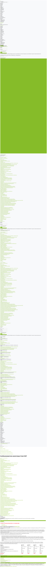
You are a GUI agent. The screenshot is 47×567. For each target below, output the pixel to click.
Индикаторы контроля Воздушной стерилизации (8, 135)
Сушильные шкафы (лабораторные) (5, 112)
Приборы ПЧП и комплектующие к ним (6, 119)
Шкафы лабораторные (3, 128)
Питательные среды (3, 61)
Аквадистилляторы (3, 103)
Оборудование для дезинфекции (5, 95)
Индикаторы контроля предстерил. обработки (7, 137)
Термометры (2, 77)
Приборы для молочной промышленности (7, 183)
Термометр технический (4, 144)
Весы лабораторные (3, 70)
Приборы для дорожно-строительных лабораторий (8, 114)
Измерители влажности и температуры (6, 79)
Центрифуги (2, 113)
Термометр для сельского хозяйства (6, 142)
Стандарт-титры (2, 162)
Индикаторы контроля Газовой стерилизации (7, 204)
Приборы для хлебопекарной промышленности (7, 118)
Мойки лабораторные (3, 74)
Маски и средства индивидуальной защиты (7, 64)
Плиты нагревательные (4, 108)
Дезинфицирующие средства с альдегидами (7, 76)
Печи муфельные (3, 176)
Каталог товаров (3, 157)
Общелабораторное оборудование (5, 69)
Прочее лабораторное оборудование (6, 109)
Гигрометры (2, 78)
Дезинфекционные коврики (4, 75)
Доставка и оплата (3, 151)
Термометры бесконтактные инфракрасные (7, 97)
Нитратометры (2, 107)
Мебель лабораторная (3, 72)
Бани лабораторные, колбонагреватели (6, 105)
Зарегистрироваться (3, 334)
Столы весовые (2, 125)
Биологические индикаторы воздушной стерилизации (9, 136)
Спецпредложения (3, 218)
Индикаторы (2, 91)
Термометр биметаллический (5, 208)
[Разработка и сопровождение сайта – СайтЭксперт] (8, 566)
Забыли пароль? (2, 51)
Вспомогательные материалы (5, 80)
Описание (3, 524)
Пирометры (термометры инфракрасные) (6, 140)
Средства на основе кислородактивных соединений (8, 132)
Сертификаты (2, 83)
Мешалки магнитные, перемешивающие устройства (8, 106)
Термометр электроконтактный (5, 145)
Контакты (1, 220)
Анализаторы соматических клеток (5, 117)
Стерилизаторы (2, 111)
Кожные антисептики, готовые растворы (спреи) (7, 131)
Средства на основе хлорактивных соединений (7, 133)
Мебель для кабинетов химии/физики (6, 73)
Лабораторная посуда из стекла (5, 66)
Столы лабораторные (3, 126)
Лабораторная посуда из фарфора (5, 67)
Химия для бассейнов (3, 81)
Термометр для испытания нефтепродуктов (7, 141)
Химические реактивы (3, 59)
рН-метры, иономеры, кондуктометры (6, 110)
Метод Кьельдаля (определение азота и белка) (7, 186)
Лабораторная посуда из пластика (5, 167)
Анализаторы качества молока (5, 116)
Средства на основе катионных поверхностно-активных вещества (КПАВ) (11, 200)
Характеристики (4, 525)
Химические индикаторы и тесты (5, 202)
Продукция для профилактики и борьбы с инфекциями (9, 62)
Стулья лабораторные (3, 195)
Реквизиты (2, 82)
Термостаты (2, 181)
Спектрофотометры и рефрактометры (6, 179)
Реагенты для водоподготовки (5, 92)
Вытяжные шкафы (3, 190)
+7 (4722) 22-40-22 (3, 57)
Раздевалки (2, 124)
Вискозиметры (2, 174)
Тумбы (1, 127)
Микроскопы (2, 68)
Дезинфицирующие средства (5, 129)
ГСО (0, 60)
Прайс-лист (2, 150)
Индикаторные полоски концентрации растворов (8, 134)
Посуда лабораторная (3, 65)
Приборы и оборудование (4, 101)
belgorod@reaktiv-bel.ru (4, 46)
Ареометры (2, 100)
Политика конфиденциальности (5, 84)
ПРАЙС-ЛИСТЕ (17, 526)
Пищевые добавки (3, 71)
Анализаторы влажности (4, 115)
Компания (1, 147)
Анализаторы (2, 104)
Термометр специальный (4, 211)
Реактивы (1, 93)
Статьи (1, 152)
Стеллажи (1, 193)
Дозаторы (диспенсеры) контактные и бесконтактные (8, 63)
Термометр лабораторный (4, 143)
